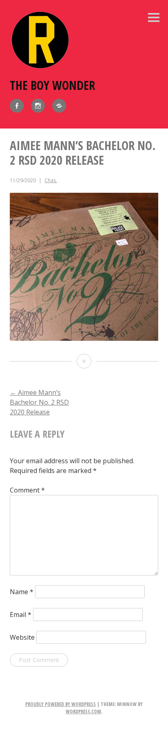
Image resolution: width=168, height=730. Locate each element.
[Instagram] (38, 106)
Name (21, 591)
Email (20, 614)
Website (22, 637)
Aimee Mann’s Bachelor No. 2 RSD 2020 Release (39, 402)
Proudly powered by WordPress (60, 704)
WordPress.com (83, 711)
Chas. (50, 180)
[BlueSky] (59, 106)
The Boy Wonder (52, 85)
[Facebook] (17, 106)
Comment (27, 490)
